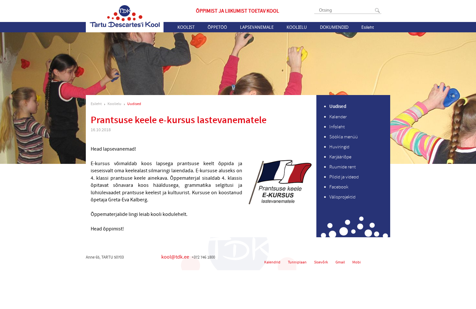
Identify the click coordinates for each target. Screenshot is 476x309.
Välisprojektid (342, 197)
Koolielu (297, 27)
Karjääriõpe (340, 157)
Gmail (340, 262)
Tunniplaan (297, 262)
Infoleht (337, 127)
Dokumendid (334, 27)
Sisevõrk (321, 262)
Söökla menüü (343, 137)
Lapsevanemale (257, 27)
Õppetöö (217, 27)
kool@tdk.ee (175, 257)
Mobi (356, 262)
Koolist (186, 27)
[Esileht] (125, 16)
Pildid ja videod (344, 177)
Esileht (367, 27)
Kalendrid (272, 262)
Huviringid (339, 147)
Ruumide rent (342, 167)
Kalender (338, 117)
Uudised (134, 103)
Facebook (338, 187)
